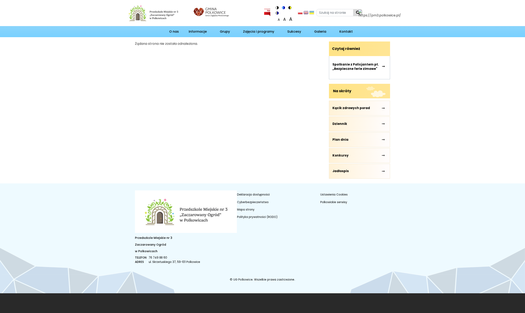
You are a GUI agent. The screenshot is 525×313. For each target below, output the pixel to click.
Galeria (320, 31)
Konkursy (340, 155)
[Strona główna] (157, 13)
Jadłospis (340, 171)
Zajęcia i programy (258, 31)
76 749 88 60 (158, 258)
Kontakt (346, 31)
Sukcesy (294, 31)
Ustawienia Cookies (334, 195)
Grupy (225, 31)
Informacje (198, 31)
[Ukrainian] (311, 13)
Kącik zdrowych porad (351, 108)
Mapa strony (246, 210)
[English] (306, 13)
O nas (174, 31)
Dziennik (339, 124)
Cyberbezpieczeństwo (253, 202)
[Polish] (300, 13)
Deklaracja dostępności (253, 195)
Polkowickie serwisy (333, 202)
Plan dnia (340, 139)
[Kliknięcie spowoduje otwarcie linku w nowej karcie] (211, 11)
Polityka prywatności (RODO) (257, 217)
